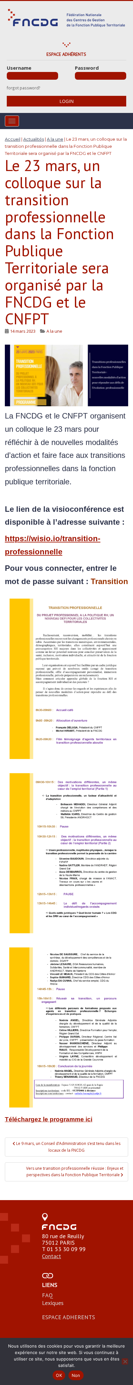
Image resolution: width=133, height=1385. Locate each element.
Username (19, 68)
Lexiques (53, 1303)
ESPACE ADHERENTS (68, 1317)
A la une (54, 331)
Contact (51, 1256)
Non (76, 1375)
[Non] (125, 1361)
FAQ (47, 1295)
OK (59, 1375)
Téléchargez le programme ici (48, 1119)
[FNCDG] (66, 18)
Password (87, 68)
